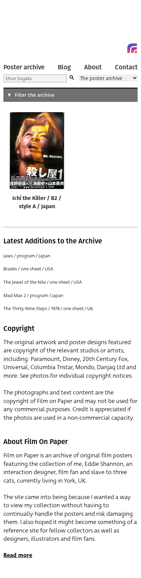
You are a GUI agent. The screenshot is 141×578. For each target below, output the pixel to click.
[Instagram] (132, 48)
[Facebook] (120, 48)
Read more (17, 555)
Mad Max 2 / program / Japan (33, 295)
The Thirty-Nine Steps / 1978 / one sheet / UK (48, 308)
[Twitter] (107, 48)
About (93, 67)
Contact (126, 67)
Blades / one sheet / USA (28, 269)
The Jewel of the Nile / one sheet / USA (42, 282)
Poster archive (23, 67)
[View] (37, 152)
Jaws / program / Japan (26, 256)
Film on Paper (18, 28)
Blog (64, 67)
